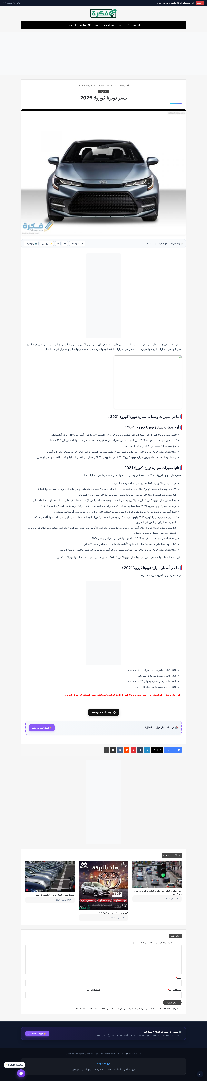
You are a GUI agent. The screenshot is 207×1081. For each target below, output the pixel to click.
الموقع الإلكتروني (93, 990)
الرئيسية (136, 25)
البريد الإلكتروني (175, 990)
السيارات (101, 85)
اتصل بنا (117, 1069)
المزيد (73, 25)
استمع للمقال (77, 243)
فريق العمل (87, 1069)
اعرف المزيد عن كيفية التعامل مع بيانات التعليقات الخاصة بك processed (104, 1008)
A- (58, 243)
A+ (65, 243)
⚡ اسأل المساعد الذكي (42, 728)
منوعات (84, 25)
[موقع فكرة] (103, 13)
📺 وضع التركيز (31, 243)
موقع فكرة (126, 1053)
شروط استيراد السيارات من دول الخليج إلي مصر (55, 895)
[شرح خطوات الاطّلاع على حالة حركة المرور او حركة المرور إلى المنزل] (157, 874)
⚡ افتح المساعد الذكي (37, 1033)
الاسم (179, 978)
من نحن (75, 1069)
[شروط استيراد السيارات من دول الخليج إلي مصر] (50, 876)
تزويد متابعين (129, 1069)
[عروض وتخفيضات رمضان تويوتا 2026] (103, 885)
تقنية (98, 25)
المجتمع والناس (113, 85)
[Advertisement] (103, 53)
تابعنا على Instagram (104, 712)
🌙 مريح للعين (47, 243)
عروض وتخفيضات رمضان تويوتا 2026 (112, 912)
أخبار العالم (124, 25)
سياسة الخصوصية (103, 1069)
